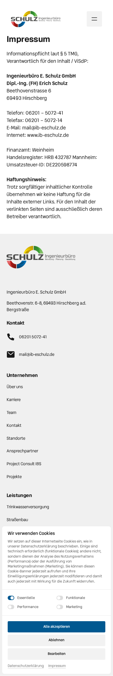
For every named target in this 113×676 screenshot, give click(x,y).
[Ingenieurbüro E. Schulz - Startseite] (35, 19)
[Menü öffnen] (94, 19)
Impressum (57, 666)
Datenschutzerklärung (26, 666)
